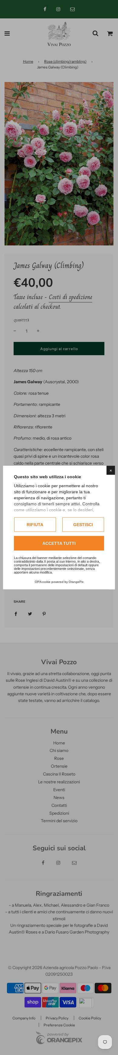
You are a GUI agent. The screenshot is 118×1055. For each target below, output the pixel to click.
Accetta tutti (59, 543)
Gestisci (83, 524)
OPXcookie (43, 581)
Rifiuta (35, 524)
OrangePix (76, 581)
